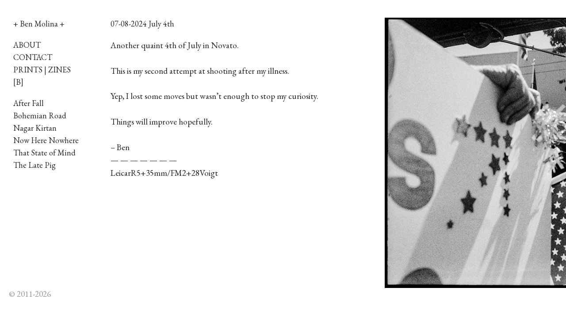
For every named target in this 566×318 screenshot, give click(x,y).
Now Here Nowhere (46, 140)
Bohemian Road (39, 115)
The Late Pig (34, 165)
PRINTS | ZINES (42, 69)
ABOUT (27, 45)
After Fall (28, 103)
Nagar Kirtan (35, 128)
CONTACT (32, 57)
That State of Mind (44, 153)
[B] (18, 82)
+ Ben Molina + (39, 24)
